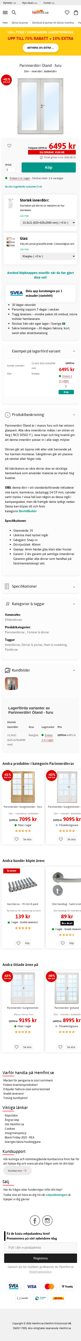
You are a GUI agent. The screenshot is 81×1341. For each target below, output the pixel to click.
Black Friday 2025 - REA (19, 1137)
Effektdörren (13, 620)
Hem (5, 22)
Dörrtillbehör (28, 511)
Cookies (10, 1129)
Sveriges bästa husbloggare (23, 1142)
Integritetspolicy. (40, 1272)
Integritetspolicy (15, 1133)
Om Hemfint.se (14, 1124)
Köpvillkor (11, 1115)
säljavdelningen (56, 1195)
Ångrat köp (12, 1120)
